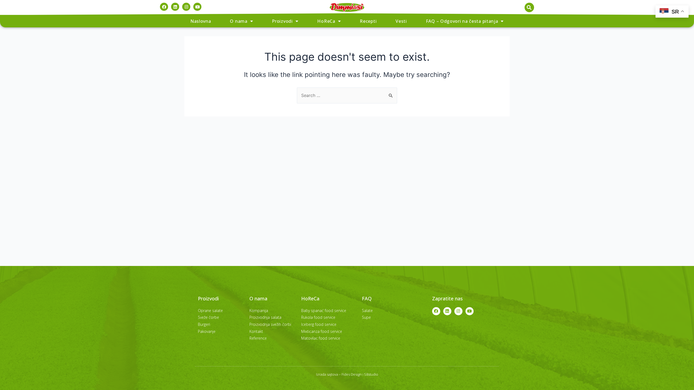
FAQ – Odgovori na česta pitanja (462, 21)
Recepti (368, 21)
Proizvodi (282, 21)
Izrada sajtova (327, 374)
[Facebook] (164, 7)
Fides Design (352, 374)
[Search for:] (347, 95)
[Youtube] (197, 7)
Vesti (401, 21)
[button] (529, 7)
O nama (238, 21)
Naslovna (200, 21)
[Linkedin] (175, 7)
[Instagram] (186, 7)
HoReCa (326, 21)
